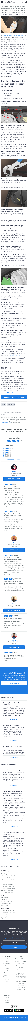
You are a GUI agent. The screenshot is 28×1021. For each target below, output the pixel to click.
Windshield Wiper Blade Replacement (11, 876)
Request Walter (14, 479)
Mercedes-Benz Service (7, 901)
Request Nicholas (14, 550)
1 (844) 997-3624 (7, 938)
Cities (7, 968)
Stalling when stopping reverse (12, 791)
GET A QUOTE (14, 683)
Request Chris (14, 647)
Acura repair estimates (7, 892)
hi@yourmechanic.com (19, 938)
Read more (14, 719)
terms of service (6, 422)
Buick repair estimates (7, 890)
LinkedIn (7, 997)
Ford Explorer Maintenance (8, 912)
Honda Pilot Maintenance (7, 910)
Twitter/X (7, 1000)
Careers (7, 966)
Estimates (7, 973)
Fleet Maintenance (7, 963)
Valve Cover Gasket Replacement (9, 879)
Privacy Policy (21, 963)
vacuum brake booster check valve (14, 35)
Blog (7, 981)
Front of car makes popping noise (13, 770)
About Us (7, 958)
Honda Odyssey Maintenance (8, 916)
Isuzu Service (4, 897)
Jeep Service (4, 905)
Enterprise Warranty (21, 961)
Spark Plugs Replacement (8, 874)
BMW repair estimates (7, 884)
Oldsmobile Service (6, 903)
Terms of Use (21, 970)
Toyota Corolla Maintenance (8, 918)
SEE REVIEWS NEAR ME (14, 459)
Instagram (7, 1002)
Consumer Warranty (21, 958)
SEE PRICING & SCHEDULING (14, 397)
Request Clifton (14, 610)
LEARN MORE (11, 393)
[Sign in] (25, 2)
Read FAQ (14, 942)
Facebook (7, 995)
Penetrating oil (8, 97)
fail (11, 62)
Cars (7, 970)
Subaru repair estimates (7, 886)
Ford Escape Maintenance (8, 914)
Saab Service (4, 899)
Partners (7, 979)
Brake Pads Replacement (7, 877)
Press (7, 961)
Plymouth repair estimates (8, 888)
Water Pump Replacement (8, 872)
